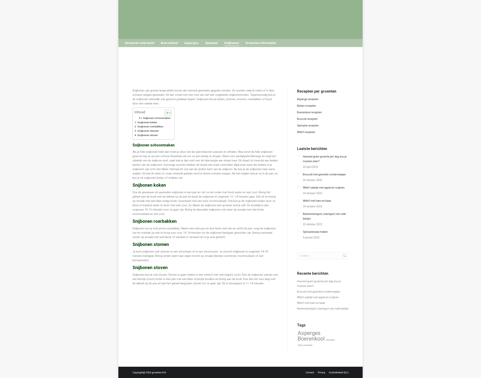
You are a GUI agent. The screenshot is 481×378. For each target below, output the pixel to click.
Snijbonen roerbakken (150, 126)
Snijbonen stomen (148, 130)
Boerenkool (311, 338)
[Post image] (298, 155)
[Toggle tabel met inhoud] (166, 113)
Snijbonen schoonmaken (157, 118)
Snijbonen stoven (147, 135)
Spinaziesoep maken (315, 231)
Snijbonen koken (147, 122)
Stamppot (330, 340)
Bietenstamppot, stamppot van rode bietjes (324, 216)
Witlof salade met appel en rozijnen (324, 187)
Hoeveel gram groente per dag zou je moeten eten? (325, 159)
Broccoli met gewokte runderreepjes (324, 174)
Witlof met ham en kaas (317, 200)
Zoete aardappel (305, 345)
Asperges (309, 333)
